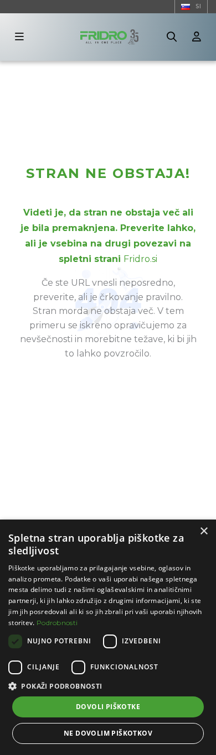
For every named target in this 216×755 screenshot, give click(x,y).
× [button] (203, 531)
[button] (108, 686)
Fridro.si (140, 259)
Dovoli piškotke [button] (108, 706)
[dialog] (108, 637)
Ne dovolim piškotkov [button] (108, 733)
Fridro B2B (25, 70)
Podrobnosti (57, 622)
